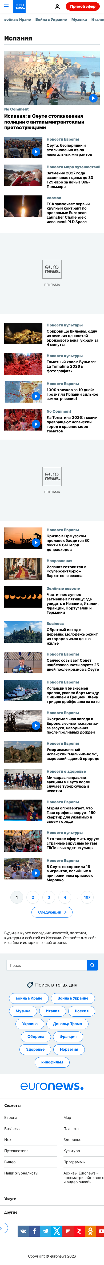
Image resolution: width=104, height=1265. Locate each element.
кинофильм (52, 1062)
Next (8, 1139)
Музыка (79, 19)
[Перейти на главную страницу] (19, 6)
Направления (59, 560)
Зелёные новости (64, 588)
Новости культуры (65, 325)
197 (87, 897)
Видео (9, 1162)
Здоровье (35, 1049)
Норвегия (69, 1049)
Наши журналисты (21, 1172)
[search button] (92, 965)
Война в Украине (51, 19)
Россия (82, 1011)
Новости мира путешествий (74, 167)
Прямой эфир (82, 6)
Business (55, 623)
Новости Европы (63, 139)
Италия (52, 1011)
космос (54, 197)
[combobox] (52, 965)
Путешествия (16, 1150)
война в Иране (17, 19)
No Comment (16, 109)
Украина (30, 1023)
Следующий (49, 912)
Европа (10, 1117)
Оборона (35, 1036)
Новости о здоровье (66, 771)
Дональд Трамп (67, 1023)
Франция (68, 1036)
